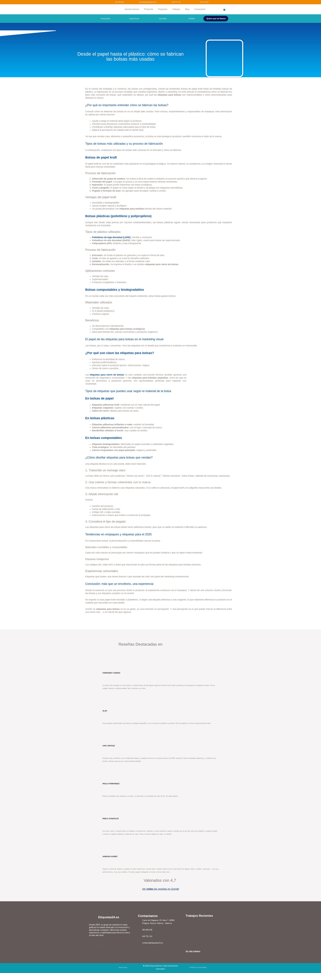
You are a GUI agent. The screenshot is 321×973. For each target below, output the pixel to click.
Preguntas (162, 9)
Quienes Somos (132, 9)
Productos (148, 9)
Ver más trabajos (193, 951)
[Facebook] (95, 944)
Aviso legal (123, 967)
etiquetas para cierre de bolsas (107, 374)
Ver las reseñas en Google (160, 888)
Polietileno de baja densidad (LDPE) (111, 237)
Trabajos (176, 9)
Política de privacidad (198, 967)
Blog (187, 9)
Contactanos (200, 9)
